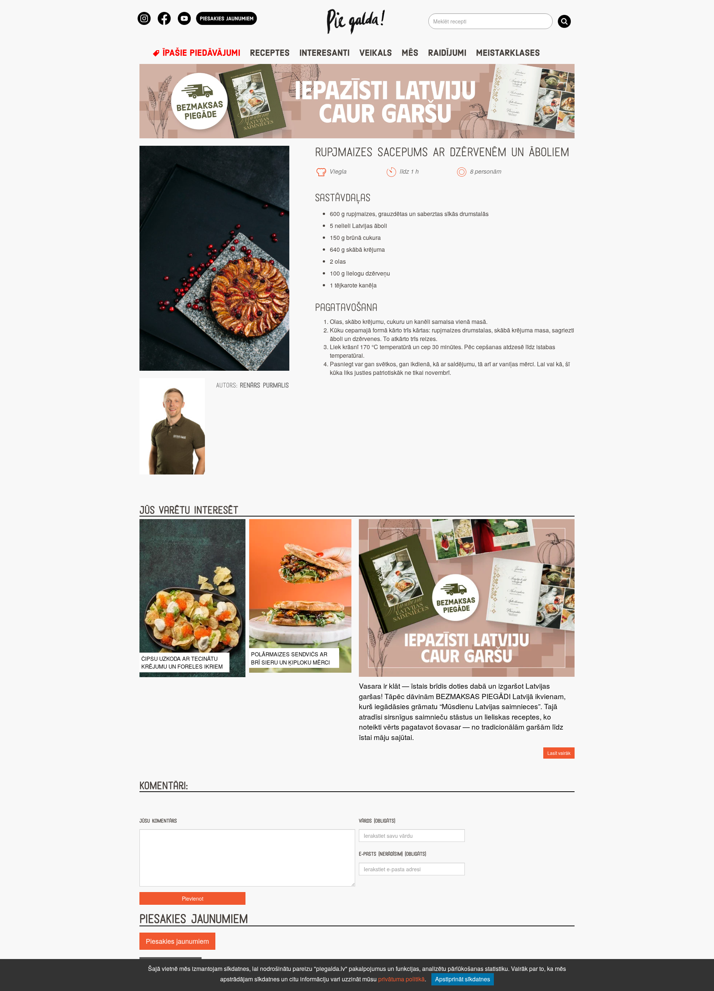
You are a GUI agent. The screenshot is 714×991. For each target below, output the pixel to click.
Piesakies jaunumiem (177, 941)
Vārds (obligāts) (377, 821)
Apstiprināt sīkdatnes (462, 979)
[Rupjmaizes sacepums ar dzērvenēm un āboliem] (214, 258)
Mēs (410, 53)
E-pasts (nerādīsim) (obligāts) (392, 854)
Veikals (375, 53)
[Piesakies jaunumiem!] (226, 18)
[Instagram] (144, 18)
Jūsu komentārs (158, 821)
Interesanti (324, 53)
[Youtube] (184, 18)
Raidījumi (447, 53)
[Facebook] (164, 18)
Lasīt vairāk (558, 753)
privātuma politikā (401, 979)
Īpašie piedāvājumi (200, 53)
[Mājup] (357, 21)
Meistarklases (508, 53)
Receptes (270, 53)
